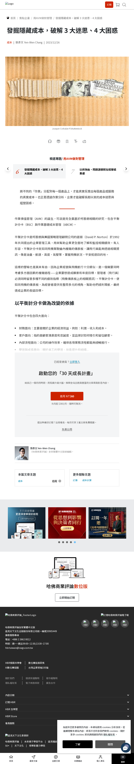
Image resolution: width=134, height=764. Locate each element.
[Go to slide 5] (75, 542)
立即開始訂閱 (67, 597)
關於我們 (9, 678)
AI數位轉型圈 (12, 667)
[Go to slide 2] (63, 542)
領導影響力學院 (37, 745)
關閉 (110, 744)
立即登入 (75, 362)
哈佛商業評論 (12, 741)
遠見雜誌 (52, 741)
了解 (77, 744)
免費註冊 (67, 429)
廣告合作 (50, 683)
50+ (7, 745)
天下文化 (19, 745)
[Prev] (7, 168)
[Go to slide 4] (71, 542)
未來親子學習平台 (33, 741)
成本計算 (87, 480)
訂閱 (109, 4)
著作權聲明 (52, 678)
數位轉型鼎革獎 (36, 662)
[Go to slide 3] (67, 542)
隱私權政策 (11, 683)
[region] (67, 171)
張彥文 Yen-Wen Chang (29, 42)
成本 (9, 42)
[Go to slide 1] (59, 542)
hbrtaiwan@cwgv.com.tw (19, 647)
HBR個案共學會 (13, 662)
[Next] (126, 168)
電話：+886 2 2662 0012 (18, 639)
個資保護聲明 (32, 678)
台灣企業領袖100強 (38, 667)
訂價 (75, 480)
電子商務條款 (32, 683)
